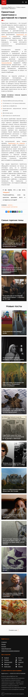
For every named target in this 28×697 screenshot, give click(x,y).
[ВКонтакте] (6, 212)
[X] (13, 212)
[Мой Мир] (11, 212)
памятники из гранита (16, 143)
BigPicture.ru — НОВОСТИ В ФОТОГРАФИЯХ (13, 673)
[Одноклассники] (8, 212)
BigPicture (11, 7)
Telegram (6, 192)
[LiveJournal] (15, 212)
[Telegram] (22, 212)
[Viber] (17, 212)
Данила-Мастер (6, 63)
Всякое (12, 8)
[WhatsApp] (19, 212)
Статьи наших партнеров (9, 207)
